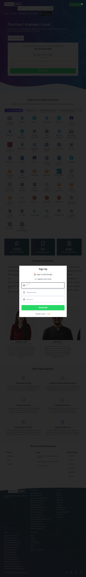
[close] (82, 4)
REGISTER (43, 308)
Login (48, 314)
